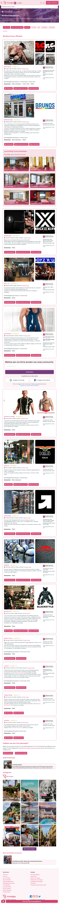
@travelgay (10, 776)
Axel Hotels (27, 27)
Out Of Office (6, 878)
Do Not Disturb (7, 888)
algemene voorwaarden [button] (25, 385)
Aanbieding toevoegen (37, 881)
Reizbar (39, 703)
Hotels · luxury (6, 27)
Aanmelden (29, 372)
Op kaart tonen (25, 68)
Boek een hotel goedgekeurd (32, 901)
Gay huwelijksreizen (8, 881)
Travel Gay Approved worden (38, 885)
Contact (5, 876)
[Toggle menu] (1, 3)
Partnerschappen (35, 874)
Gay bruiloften (7, 879)
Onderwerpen (6, 892)
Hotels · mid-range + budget (17, 27)
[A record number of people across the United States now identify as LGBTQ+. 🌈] (11, 835)
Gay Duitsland (8, 11)
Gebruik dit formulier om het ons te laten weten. (32, 748)
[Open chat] (44, 3)
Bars (39, 27)
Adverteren (34, 876)
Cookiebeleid (6, 885)
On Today (34, 27)
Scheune (20, 727)
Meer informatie (33, 88)
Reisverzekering (7, 890)
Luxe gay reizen (7, 886)
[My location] (3, 901)
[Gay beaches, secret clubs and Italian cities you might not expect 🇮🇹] (29, 791)
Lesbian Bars (44, 27)
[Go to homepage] (8, 3)
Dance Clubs (51, 27)
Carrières (33, 883)
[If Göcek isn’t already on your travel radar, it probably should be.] (11, 791)
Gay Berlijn (17, 11)
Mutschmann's (7, 705)
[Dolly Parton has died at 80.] (47, 791)
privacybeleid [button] (36, 385)
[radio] (12, 67)
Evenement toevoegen (37, 879)
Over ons (5, 874)
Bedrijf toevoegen (35, 878)
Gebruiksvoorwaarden (9, 883)
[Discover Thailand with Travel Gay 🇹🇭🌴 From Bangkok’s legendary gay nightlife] (11, 813)
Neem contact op (19, 88)
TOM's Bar (14, 727)
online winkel (20, 673)
